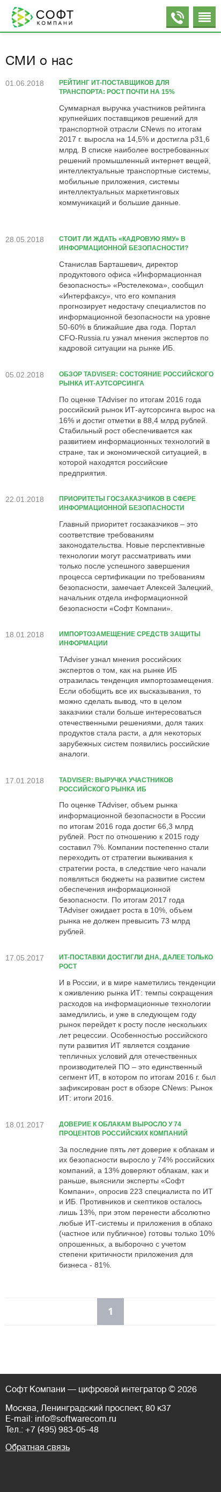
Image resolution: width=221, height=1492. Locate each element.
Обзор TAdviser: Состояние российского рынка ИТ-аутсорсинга (136, 378)
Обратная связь (37, 1447)
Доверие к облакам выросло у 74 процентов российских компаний (123, 1128)
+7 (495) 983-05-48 (62, 1430)
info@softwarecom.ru (75, 1419)
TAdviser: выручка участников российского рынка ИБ (116, 784)
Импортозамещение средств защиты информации (130, 638)
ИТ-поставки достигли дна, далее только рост (136, 962)
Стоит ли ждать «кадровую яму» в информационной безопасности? (123, 243)
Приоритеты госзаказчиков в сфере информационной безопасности (127, 503)
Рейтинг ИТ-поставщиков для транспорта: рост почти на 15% (117, 87)
